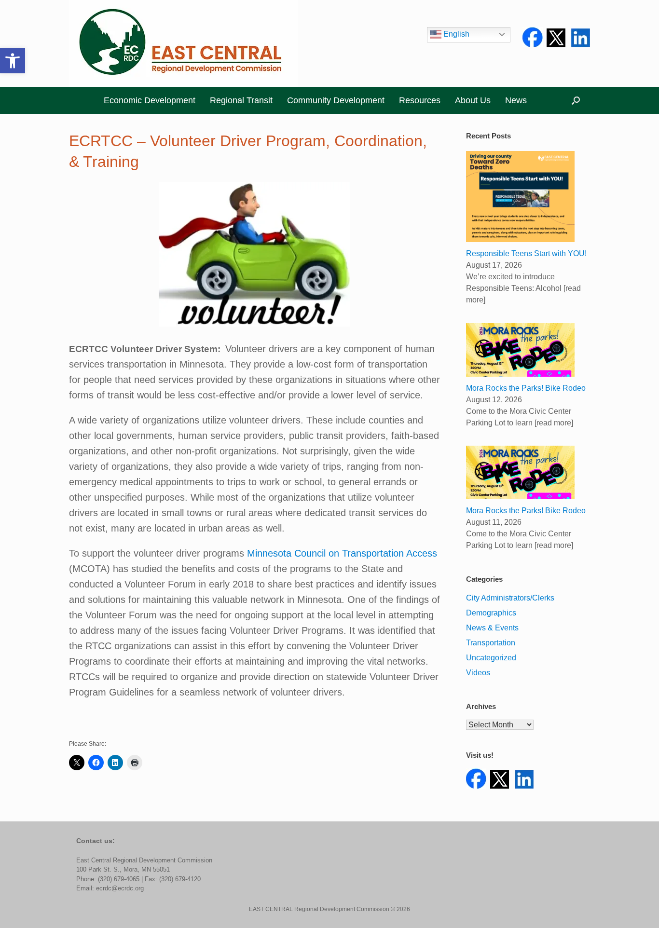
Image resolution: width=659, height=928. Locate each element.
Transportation (490, 643)
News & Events (492, 628)
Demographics (491, 613)
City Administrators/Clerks (510, 598)
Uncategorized (491, 658)
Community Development (335, 100)
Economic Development (149, 100)
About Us (473, 100)
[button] (12, 60)
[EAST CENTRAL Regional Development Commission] (183, 43)
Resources (419, 100)
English (455, 34)
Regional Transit (241, 100)
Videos (478, 673)
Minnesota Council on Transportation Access (342, 553)
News (516, 100)
